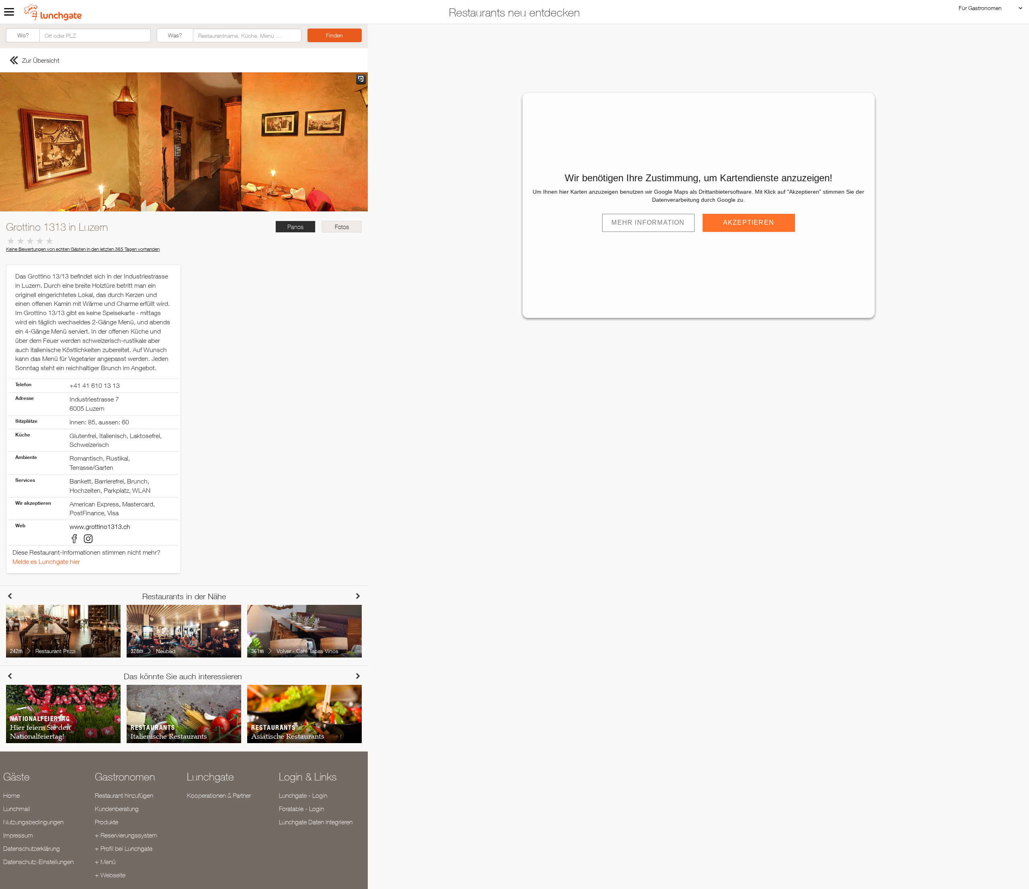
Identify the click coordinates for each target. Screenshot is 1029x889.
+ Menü (105, 861)
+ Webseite (110, 875)
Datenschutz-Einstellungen (38, 861)
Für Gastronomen (980, 7)
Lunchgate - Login (303, 795)
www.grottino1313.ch (100, 526)
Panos (295, 226)
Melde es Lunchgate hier (46, 561)
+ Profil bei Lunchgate (123, 848)
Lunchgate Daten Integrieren (316, 822)
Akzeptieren (748, 222)
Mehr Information (648, 222)
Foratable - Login (301, 808)
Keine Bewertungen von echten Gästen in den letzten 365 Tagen (83, 249)
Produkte (106, 822)
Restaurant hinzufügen (124, 795)
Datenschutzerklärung (31, 848)
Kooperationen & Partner (219, 795)
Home (11, 795)
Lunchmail (16, 808)
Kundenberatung (117, 808)
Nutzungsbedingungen (33, 822)
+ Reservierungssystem (126, 835)
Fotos (342, 226)
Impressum (18, 835)
